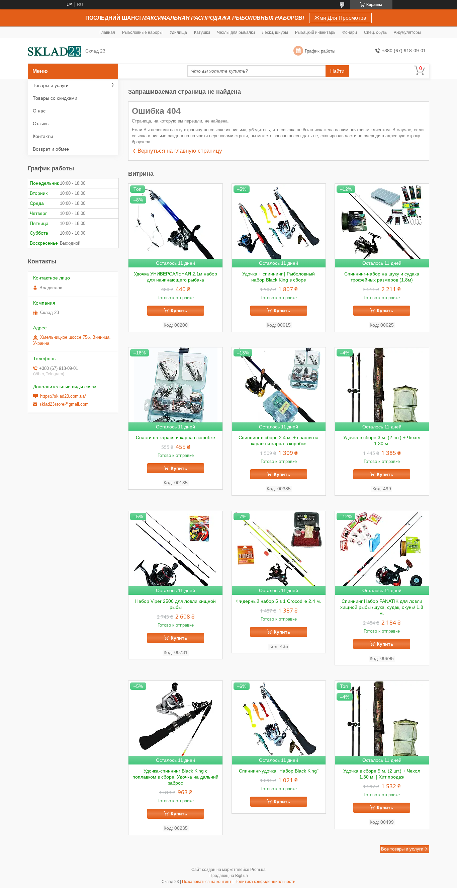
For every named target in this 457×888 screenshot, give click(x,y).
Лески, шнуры (275, 32)
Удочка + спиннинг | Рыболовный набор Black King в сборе (278, 276)
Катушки (202, 32)
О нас (39, 110)
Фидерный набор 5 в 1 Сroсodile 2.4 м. (278, 601)
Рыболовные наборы (142, 32)
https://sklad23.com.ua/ (63, 396)
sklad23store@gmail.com (64, 404)
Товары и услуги (51, 85)
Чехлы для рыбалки (236, 32)
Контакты (43, 136)
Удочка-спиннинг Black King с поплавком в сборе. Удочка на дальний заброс (175, 777)
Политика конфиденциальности (265, 881)
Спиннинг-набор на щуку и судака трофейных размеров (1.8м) (381, 276)
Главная (107, 32)
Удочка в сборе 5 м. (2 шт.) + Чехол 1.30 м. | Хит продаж (381, 774)
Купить (179, 310)
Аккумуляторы (407, 32)
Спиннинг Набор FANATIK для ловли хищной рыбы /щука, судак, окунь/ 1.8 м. (381, 607)
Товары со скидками (55, 98)
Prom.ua (258, 869)
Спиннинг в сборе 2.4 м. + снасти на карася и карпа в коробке (278, 440)
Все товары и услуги (402, 849)
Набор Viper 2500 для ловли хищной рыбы (175, 604)
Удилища (178, 32)
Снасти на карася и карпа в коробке (175, 437)
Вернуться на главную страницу (180, 151)
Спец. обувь (375, 32)
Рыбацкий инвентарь (315, 32)
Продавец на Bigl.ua (228, 875)
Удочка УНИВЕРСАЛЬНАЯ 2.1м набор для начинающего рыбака (175, 276)
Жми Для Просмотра (340, 18)
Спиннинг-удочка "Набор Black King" (278, 771)
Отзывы (41, 123)
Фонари (349, 32)
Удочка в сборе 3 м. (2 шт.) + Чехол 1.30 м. (381, 440)
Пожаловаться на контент (207, 881)
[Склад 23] (54, 51)
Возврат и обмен (51, 149)
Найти (337, 71)
